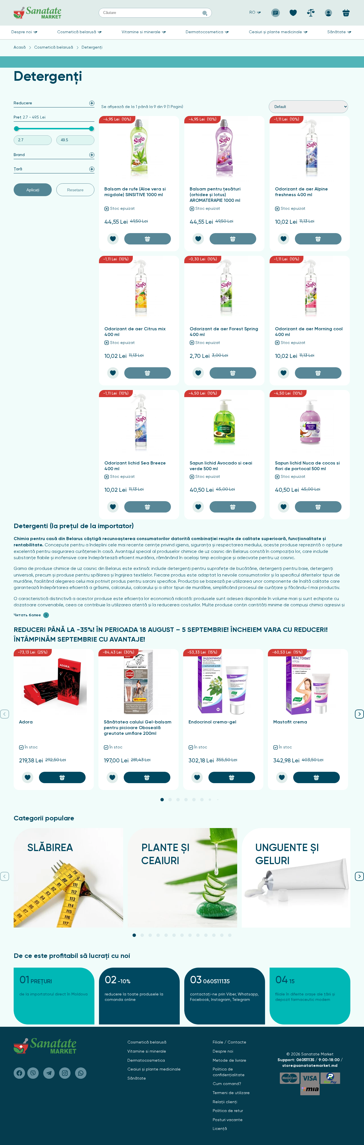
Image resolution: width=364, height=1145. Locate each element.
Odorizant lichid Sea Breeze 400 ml (135, 466)
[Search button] (205, 13)
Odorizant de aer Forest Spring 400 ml (224, 332)
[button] (162, 799)
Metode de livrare (229, 1061)
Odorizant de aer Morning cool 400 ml (309, 332)
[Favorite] (293, 11)
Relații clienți (225, 1102)
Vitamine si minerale (141, 32)
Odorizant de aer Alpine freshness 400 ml (301, 192)
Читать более (27, 615)
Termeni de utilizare (231, 1093)
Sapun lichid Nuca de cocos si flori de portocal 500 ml (307, 466)
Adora (26, 722)
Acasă (20, 47)
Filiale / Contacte (229, 1042)
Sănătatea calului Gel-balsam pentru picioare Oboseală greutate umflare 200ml (137, 728)
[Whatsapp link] (80, 1073)
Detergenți (92, 47)
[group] (68, 878)
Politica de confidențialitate (229, 1072)
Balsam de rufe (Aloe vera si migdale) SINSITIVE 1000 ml (135, 192)
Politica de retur (228, 1111)
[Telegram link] (49, 1073)
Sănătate (336, 32)
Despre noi (21, 32)
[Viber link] (19, 1073)
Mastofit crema (290, 722)
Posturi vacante (228, 1120)
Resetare (75, 189)
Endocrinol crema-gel (212, 722)
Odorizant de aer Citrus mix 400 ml (135, 332)
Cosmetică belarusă (76, 32)
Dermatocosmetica (204, 32)
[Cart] (346, 13)
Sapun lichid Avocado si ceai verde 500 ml (221, 466)
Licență (220, 1129)
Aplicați (32, 189)
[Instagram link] (65, 1073)
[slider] (16, 128)
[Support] (275, 11)
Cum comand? (227, 1084)
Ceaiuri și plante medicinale (275, 32)
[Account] (328, 11)
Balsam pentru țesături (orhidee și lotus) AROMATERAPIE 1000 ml (215, 195)
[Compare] (311, 11)
